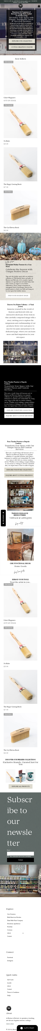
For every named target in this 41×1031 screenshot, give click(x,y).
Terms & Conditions (13, 992)
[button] (39, 5)
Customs (9, 930)
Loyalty (9, 983)
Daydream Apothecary (13, 924)
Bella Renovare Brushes (14, 917)
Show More (10, 1024)
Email (9, 850)
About (9, 933)
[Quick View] (20, 164)
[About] (23, 933)
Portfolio (9, 927)
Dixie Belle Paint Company (15, 920)
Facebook (10, 957)
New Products (11, 914)
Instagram (10, 961)
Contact (9, 936)
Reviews (3, 518)
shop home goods (19, 571)
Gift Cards (10, 980)
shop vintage (19, 523)
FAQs (9, 995)
